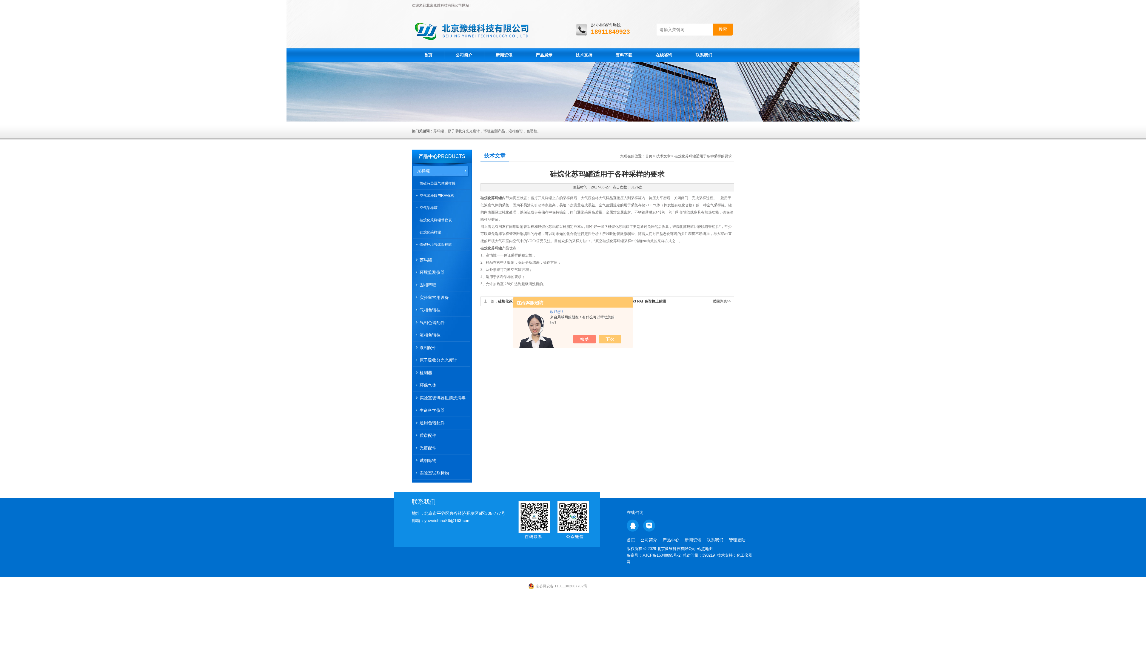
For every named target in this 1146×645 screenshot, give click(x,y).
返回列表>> (722, 301)
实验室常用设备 (434, 297)
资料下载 (624, 55)
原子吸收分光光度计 (438, 360)
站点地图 (705, 548)
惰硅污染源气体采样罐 (437, 183)
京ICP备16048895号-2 (661, 555)
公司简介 (464, 55)
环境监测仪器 (432, 272)
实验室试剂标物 (434, 473)
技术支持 (584, 55)
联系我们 (704, 55)
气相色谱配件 (432, 322)
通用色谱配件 (432, 422)
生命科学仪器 (432, 410)
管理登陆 (737, 540)
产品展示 (544, 55)
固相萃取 (428, 284)
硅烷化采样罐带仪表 (436, 220)
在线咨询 (664, 55)
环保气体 (428, 385)
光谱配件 (428, 448)
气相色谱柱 (430, 310)
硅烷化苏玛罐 (491, 198)
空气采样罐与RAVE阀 (437, 196)
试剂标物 (428, 460)
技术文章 (663, 156)
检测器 (426, 372)
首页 (428, 55)
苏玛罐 (426, 259)
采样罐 (423, 170)
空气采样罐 (429, 208)
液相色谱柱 (430, 335)
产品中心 (428, 156)
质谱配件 (428, 435)
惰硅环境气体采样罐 (436, 244)
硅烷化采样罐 (430, 232)
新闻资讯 (504, 55)
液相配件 (428, 347)
